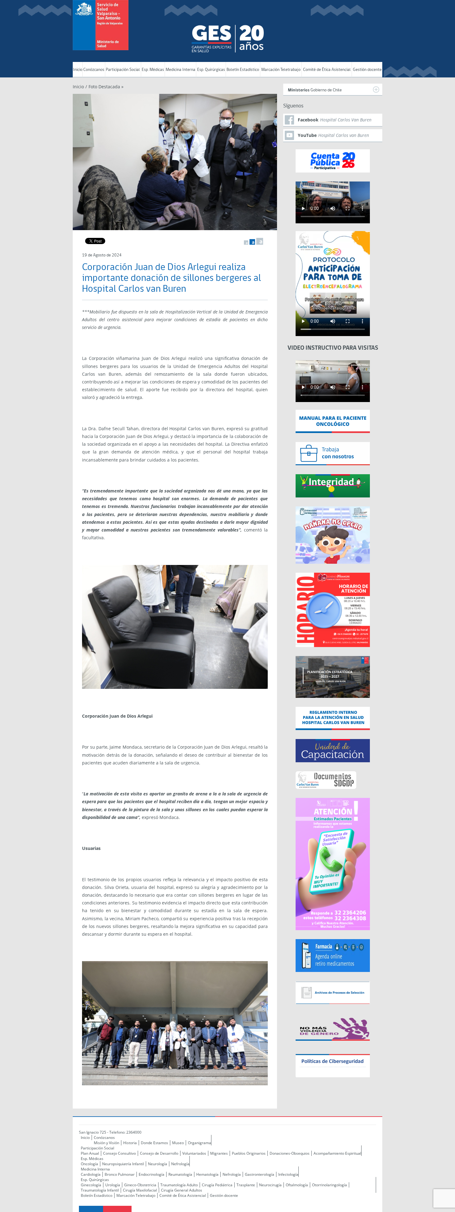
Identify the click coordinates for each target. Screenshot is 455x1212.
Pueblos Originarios (249, 1153)
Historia (130, 1142)
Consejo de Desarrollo (159, 1153)
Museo (178, 1142)
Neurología (157, 1163)
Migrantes (219, 1153)
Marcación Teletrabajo (281, 70)
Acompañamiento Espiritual (337, 1153)
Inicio (77, 70)
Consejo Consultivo (119, 1153)
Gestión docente (367, 70)
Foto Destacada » (106, 87)
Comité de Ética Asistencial (327, 70)
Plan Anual (90, 1153)
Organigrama (199, 1142)
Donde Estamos (154, 1142)
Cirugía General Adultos (181, 1190)
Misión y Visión (106, 1142)
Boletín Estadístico (243, 70)
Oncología (89, 1163)
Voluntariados (194, 1153)
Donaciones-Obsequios (290, 1153)
